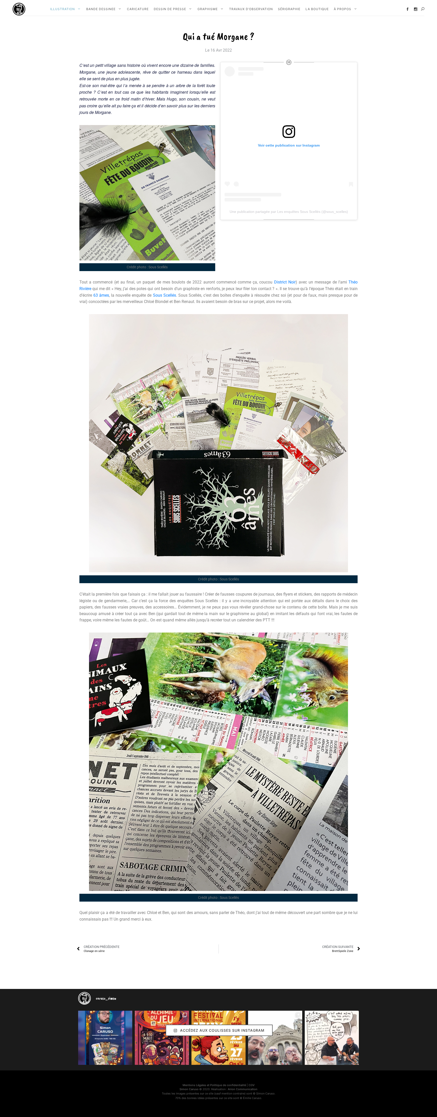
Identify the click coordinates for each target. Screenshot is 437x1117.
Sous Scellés (164, 295)
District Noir (285, 282)
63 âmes (101, 295)
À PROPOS (342, 9)
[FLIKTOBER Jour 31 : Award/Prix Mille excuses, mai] (332, 1038)
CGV (252, 1085)
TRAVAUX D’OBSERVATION (251, 9)
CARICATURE (138, 9)
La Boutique (317, 9)
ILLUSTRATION (62, 9)
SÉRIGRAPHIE (289, 9)
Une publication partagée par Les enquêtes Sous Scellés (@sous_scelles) (289, 212)
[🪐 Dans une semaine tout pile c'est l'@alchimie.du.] (162, 1038)
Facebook (407, 9)
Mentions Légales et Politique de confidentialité (214, 1085)
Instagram (415, 9)
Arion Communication (242, 1089)
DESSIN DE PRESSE (170, 9)
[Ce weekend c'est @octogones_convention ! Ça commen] (105, 1038)
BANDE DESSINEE (101, 9)
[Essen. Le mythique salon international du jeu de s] (275, 1038)
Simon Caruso (189, 1089)
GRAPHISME (208, 9)
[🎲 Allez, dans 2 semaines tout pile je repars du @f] (218, 1038)
